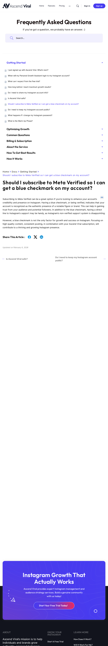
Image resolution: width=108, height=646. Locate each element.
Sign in (87, 6)
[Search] (77, 6)
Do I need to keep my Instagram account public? (76, 259)
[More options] (70, 6)
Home (6, 171)
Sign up (99, 6)
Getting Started (28, 171)
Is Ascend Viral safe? (17, 259)
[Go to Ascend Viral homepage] (17, 6)
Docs (14, 171)
